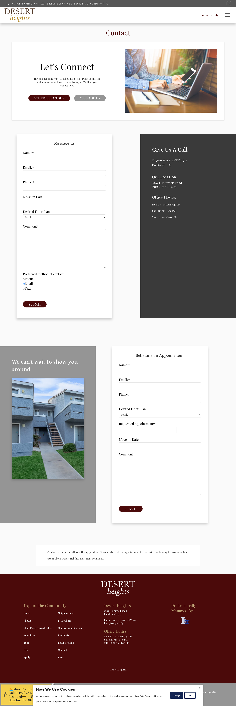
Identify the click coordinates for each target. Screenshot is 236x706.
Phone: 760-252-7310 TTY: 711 (120, 620)
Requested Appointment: (137, 424)
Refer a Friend (66, 642)
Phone (29, 279)
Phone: (28, 182)
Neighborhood (66, 613)
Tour (26, 642)
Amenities (29, 635)
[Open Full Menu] (228, 15)
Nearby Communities (70, 628)
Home (27, 613)
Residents (63, 635)
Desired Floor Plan (36, 211)
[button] (229, 3)
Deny (190, 695)
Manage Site (209, 692)
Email (29, 283)
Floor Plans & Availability (38, 628)
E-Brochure (64, 620)
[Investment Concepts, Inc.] (185, 621)
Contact (204, 15)
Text (28, 288)
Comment (31, 226)
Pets (26, 650)
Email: (28, 167)
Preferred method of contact (43, 274)
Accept (176, 695)
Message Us (90, 98)
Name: (28, 153)
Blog (60, 657)
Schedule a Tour (49, 98)
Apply (215, 15)
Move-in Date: (33, 197)
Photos (27, 620)
